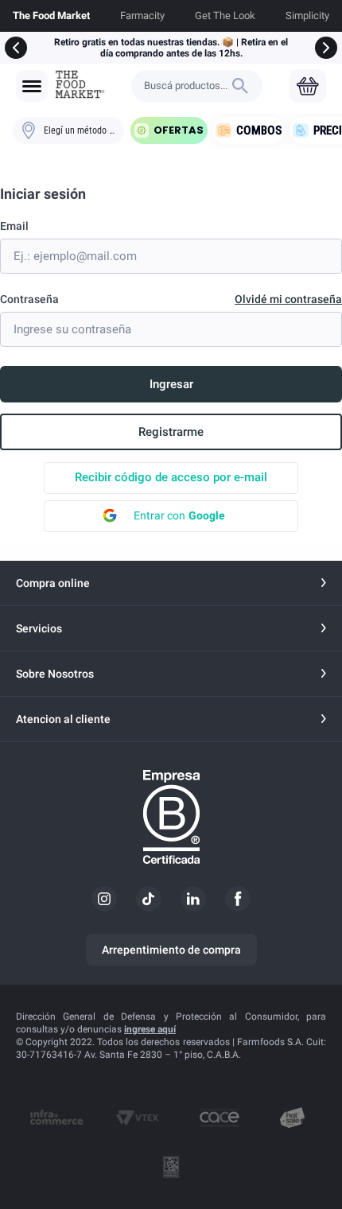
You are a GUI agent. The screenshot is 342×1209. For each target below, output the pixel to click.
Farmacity (142, 15)
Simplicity (307, 15)
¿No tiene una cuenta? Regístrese (171, 432)
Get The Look (225, 15)
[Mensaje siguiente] (326, 48)
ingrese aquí (150, 1029)
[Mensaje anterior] (16, 48)
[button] (31, 86)
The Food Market (51, 15)
